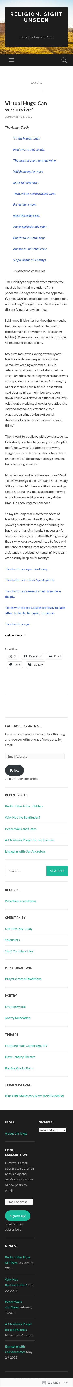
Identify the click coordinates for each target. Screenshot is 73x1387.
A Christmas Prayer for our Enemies (29, 840)
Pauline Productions (19, 1068)
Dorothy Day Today (18, 928)
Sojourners (12, 940)
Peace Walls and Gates (20, 829)
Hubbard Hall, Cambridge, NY (26, 1045)
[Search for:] (36, 871)
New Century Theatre (20, 1057)
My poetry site (15, 1006)
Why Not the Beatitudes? (22, 817)
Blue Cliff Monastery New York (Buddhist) (34, 1096)
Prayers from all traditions (23, 979)
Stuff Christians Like (19, 951)
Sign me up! (18, 1216)
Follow (14, 770)
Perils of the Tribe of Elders (24, 806)
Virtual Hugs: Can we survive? (26, 106)
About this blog (16, 1133)
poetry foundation (17, 1018)
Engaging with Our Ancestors (25, 851)
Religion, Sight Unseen (36, 17)
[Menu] (11, 60)
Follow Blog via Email (23, 726)
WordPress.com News (20, 901)
